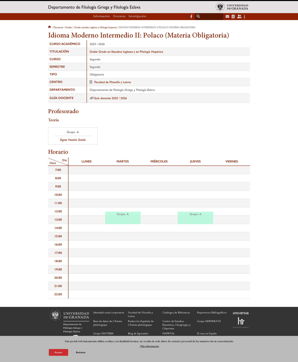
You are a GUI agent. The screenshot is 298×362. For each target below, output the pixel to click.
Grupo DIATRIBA (103, 333)
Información (101, 16)
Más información (149, 346)
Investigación (137, 16)
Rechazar (81, 352)
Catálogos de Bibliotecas (176, 312)
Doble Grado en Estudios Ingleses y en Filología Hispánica (126, 51)
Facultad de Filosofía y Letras (112, 82)
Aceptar (58, 352)
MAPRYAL (168, 333)
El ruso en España (207, 333)
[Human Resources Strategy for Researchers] (241, 322)
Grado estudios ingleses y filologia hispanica (95, 27)
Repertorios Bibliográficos (212, 312)
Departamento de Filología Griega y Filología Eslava (94, 7)
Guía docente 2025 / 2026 (110, 98)
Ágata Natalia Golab (73, 140)
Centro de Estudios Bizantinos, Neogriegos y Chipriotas (176, 324)
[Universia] (241, 313)
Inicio (50, 27)
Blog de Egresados (138, 333)
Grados (68, 27)
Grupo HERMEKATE (209, 321)
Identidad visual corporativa (108, 312)
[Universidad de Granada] (232, 7)
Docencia (119, 16)
